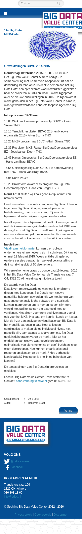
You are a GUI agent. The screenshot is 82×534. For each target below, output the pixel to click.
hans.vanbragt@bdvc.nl (31, 381)
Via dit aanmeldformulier (19, 248)
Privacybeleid (23, 514)
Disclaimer (60, 514)
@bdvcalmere (20, 461)
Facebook (16, 467)
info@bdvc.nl (12, 496)
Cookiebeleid (42, 514)
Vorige (68, 410)
